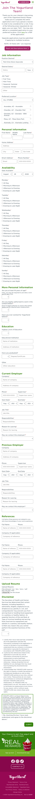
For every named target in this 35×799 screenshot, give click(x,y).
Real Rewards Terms (12, 784)
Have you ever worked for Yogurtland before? (16, 315)
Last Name (27, 132)
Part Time (7, 81)
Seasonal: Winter (9, 87)
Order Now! (25, 2)
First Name (6, 132)
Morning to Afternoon (11, 186)
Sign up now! (9, 753)
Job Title (5, 410)
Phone (4, 392)
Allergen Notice (17, 792)
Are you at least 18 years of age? (14, 290)
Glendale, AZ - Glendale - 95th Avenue (15, 114)
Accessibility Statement (12, 787)
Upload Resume (8, 587)
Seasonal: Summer (10, 84)
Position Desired (8, 58)
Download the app (23, 753)
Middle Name (15, 133)
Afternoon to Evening (11, 188)
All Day (6, 183)
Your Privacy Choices (11, 789)
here (23, 32)
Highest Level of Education (12, 329)
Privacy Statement (13, 782)
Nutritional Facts (23, 784)
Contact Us (17, 766)
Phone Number (23, 158)
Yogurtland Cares (25, 787)
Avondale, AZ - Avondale (13, 106)
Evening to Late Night (11, 191)
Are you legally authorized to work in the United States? (17, 302)
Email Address (7, 158)
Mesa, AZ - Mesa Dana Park (14, 119)
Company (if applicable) (11, 533)
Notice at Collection (24, 789)
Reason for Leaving (9, 426)
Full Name (5, 524)
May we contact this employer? (13, 435)
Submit (29, 724)
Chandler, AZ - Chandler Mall (14, 110)
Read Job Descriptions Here (16, 48)
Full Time (6, 79)
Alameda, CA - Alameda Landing (16, 123)
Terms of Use (23, 782)
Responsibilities (8, 418)
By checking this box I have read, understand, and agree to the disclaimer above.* (17, 717)
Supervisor (22, 392)
